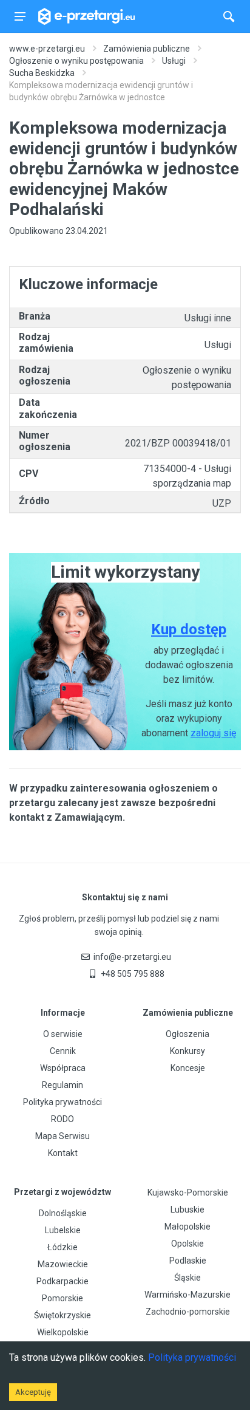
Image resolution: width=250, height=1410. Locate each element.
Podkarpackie (62, 1281)
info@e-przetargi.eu (132, 957)
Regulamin (62, 1085)
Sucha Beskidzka (42, 73)
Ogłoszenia (187, 1034)
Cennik (63, 1051)
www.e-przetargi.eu (47, 48)
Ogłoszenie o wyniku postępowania (76, 61)
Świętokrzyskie (62, 1315)
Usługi (174, 61)
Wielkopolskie (63, 1332)
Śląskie (187, 1277)
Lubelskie (63, 1230)
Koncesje (188, 1068)
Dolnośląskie (63, 1213)
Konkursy (187, 1051)
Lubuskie (187, 1209)
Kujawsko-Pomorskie (187, 1192)
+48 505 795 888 (132, 974)
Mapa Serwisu (62, 1136)
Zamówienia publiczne (146, 48)
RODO (62, 1119)
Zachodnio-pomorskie (188, 1311)
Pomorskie (62, 1298)
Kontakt (63, 1153)
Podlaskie (187, 1260)
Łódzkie (62, 1247)
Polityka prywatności (62, 1102)
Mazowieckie (63, 1264)
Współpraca (63, 1068)
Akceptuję (33, 1392)
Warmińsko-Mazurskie (187, 1294)
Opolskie (187, 1243)
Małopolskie (187, 1226)
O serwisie (63, 1034)
